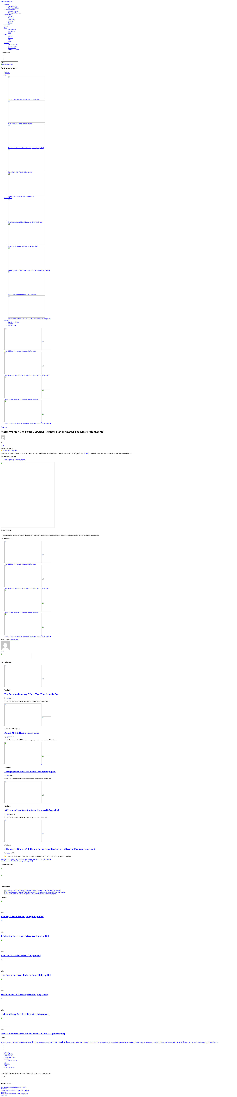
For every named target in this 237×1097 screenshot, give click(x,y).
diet (33, 1042)
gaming (68, 1042)
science (150, 1042)
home (86, 1042)
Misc (5, 34)
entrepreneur (46, 1042)
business (12, 639)
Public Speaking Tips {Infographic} (14, 459)
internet (106, 1042)
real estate (146, 1042)
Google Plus (11, 19)
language (113, 1042)
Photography (12, 29)
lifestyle (117, 1042)
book (8, 1042)
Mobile (10, 16)
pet (132, 1042)
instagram (100, 1042)
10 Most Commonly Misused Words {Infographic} (51, 892)
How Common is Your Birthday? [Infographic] (47, 890)
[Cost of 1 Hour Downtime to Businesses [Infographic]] (27, 349)
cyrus (2, 445)
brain (10, 1042)
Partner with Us (12, 44)
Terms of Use (12, 48)
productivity (138, 1042)
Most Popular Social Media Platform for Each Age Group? (25, 222)
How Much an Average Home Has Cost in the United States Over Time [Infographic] (26, 859)
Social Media (8, 14)
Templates (7, 73)
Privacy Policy (12, 46)
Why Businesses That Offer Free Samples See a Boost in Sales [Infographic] (26, 375)
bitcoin (4, 1042)
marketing (123, 1042)
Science (10, 38)
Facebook (11, 18)
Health (6, 26)
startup (191, 1042)
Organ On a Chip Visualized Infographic (20, 172)
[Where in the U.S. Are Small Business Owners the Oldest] (27, 397)
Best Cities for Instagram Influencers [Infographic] (22, 246)
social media (179, 1042)
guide (77, 1042)
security (154, 1042)
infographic (92, 1042)
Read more (4, 1089)
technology (202, 1042)
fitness (59, 1042)
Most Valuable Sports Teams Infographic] (20, 123)
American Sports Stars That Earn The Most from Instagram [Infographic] (29, 319)
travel (211, 1042)
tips (206, 1042)
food (64, 1042)
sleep (162, 1042)
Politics (10, 36)
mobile (129, 1042)
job (109, 1042)
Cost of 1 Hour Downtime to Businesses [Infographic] (24, 99)
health (82, 1042)
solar (187, 1042)
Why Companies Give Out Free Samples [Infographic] (17, 861)
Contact (6, 43)
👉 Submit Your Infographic (9, 450)
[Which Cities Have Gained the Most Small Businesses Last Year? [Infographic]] (27, 422)
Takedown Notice (13, 49)
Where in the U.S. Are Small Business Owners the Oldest (21, 399)
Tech (5, 28)
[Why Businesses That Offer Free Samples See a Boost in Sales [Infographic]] (27, 373)
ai (1, 1042)
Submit (6, 4)
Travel (10, 41)
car (22, 1042)
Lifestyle (7, 1064)
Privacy (10, 323)
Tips (9, 39)
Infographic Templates (14, 13)
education (41, 1042)
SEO (9, 33)
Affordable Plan (12, 6)
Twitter (10, 23)
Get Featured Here (13, 8)
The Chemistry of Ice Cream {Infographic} (43, 893)
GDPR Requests (9, 1067)
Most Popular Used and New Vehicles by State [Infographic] (26, 148)
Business (7, 24)
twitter (216, 1042)
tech (197, 1042)
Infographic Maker (13, 11)
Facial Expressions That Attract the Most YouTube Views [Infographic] (29, 270)
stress (195, 1042)
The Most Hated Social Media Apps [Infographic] (22, 294)
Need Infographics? (10, 9)
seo (157, 1042)
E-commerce (12, 31)
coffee (28, 1042)
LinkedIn (11, 21)
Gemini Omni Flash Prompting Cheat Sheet (21, 196)
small (17, 639)
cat (25, 1042)
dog (37, 1042)
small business (168, 1042)
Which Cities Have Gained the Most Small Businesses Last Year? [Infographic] (27, 423)
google (73, 1042)
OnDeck (86, 453)
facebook (52, 1042)
